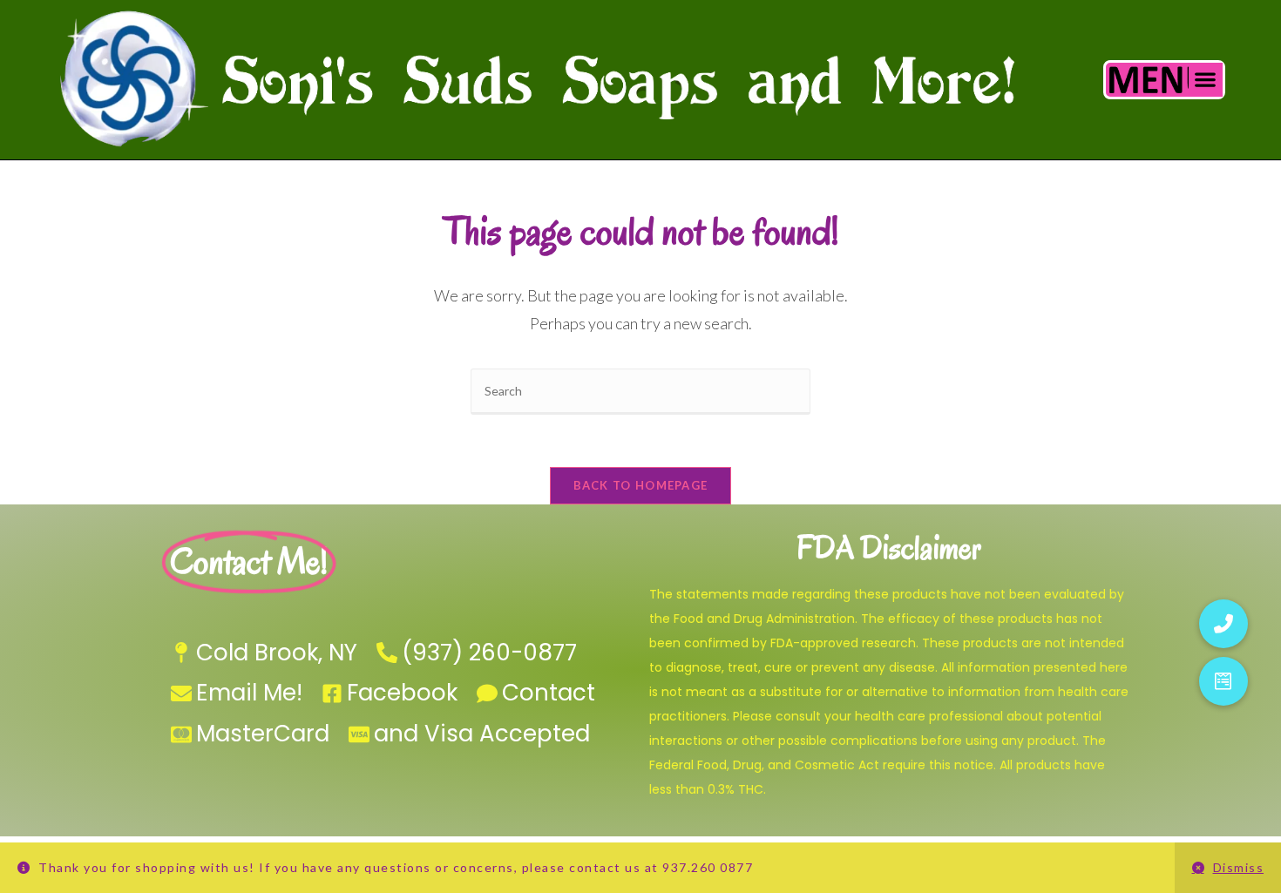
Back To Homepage (640, 485)
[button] (1206, 80)
